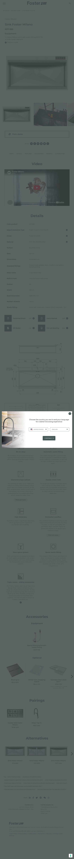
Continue (48, 438)
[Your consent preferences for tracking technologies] (70, 855)
